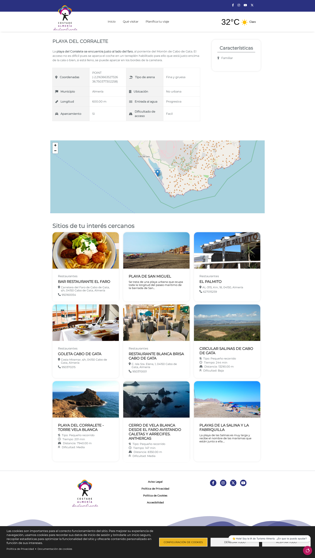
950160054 (69, 294)
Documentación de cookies (55, 548)
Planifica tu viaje (157, 21)
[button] (157, 173)
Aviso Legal (155, 481)
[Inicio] (65, 16)
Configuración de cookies (183, 542)
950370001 (139, 371)
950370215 (68, 367)
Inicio (112, 21)
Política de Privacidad (155, 488)
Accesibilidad (155, 502)
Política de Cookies (155, 495)
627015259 (210, 291)
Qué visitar (130, 21)
